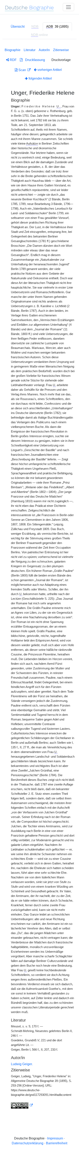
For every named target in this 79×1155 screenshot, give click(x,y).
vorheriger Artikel (49, 69)
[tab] (57, 26)
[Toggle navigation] (68, 7)
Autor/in (44, 50)
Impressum (55, 1138)
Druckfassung (34, 60)
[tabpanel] (39, 577)
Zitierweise (61, 50)
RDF (13, 60)
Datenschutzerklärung (27, 1143)
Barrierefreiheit (56, 1143)
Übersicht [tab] (18, 26)
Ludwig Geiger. (22, 1064)
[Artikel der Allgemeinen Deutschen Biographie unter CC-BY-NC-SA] (22, 1105)
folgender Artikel (40, 78)
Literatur (29, 50)
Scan (22, 70)
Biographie (12, 50)
